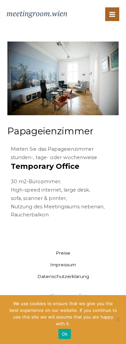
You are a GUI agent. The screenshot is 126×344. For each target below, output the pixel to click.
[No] (117, 319)
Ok (65, 334)
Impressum (63, 264)
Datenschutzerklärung (63, 276)
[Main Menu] (112, 14)
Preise (63, 253)
